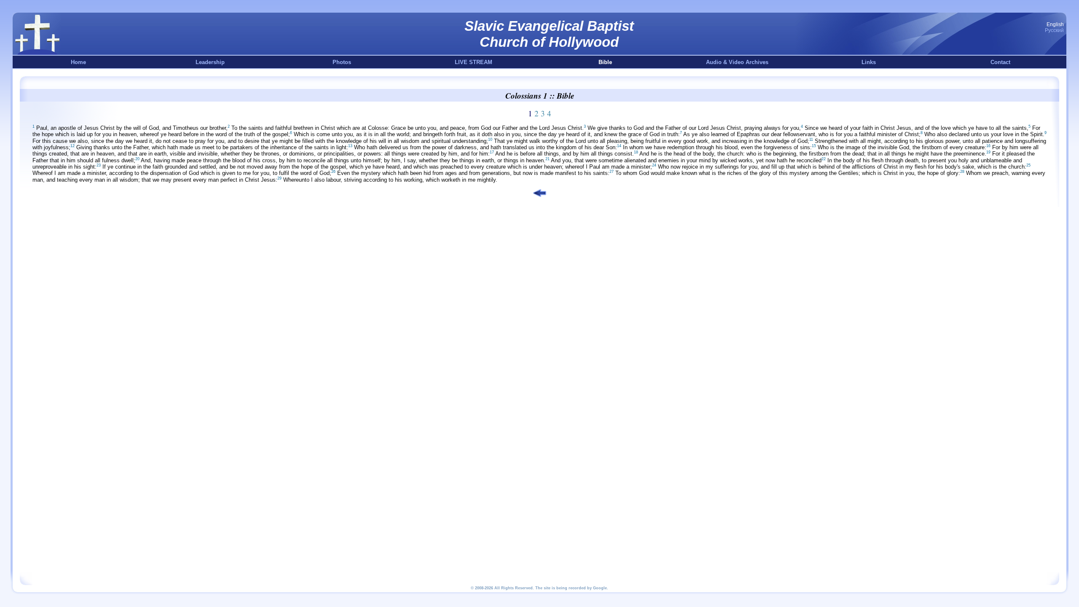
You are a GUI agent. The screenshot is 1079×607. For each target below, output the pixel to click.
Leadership (210, 62)
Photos (342, 62)
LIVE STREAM (473, 62)
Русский (1054, 30)
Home (78, 62)
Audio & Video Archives (737, 62)
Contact (1000, 62)
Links (869, 62)
